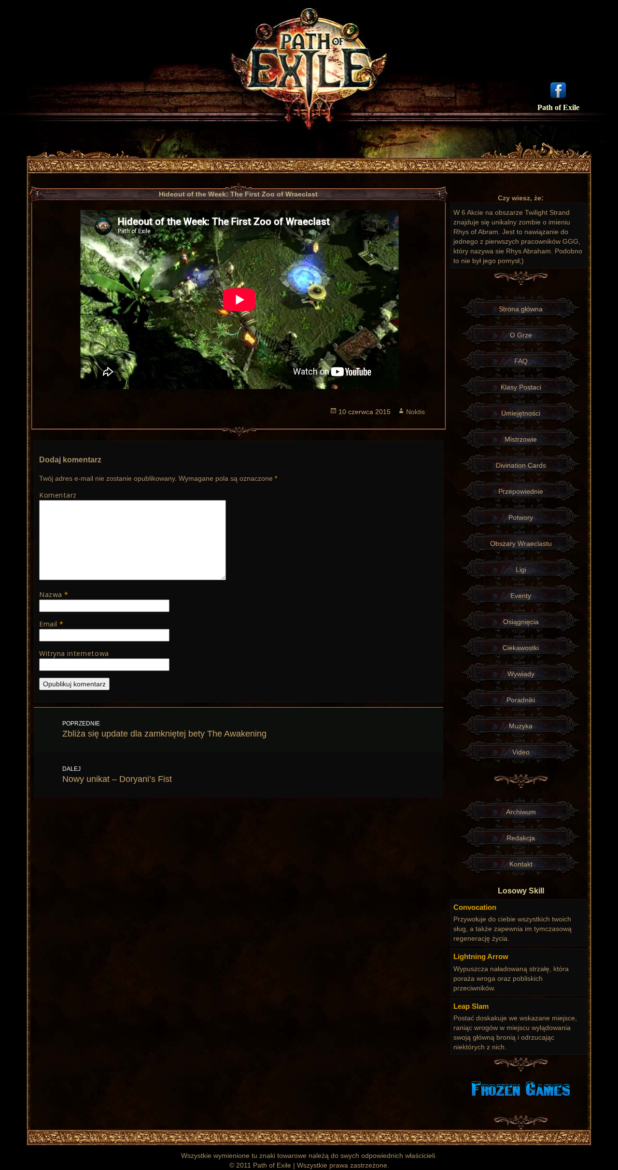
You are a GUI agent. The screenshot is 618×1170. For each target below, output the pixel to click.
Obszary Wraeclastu (521, 543)
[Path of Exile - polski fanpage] (558, 89)
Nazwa (54, 594)
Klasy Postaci (521, 387)
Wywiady (520, 674)
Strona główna (521, 309)
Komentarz (58, 495)
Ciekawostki (521, 648)
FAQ (521, 361)
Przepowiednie (520, 491)
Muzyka (521, 726)
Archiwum (521, 812)
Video (521, 752)
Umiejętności (520, 413)
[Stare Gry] (521, 1088)
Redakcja (520, 838)
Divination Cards (521, 465)
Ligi (521, 569)
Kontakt (521, 864)
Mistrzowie (521, 439)
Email (51, 623)
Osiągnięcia (521, 622)
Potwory (520, 517)
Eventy (520, 595)
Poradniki (520, 700)
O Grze (521, 335)
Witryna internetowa (74, 653)
